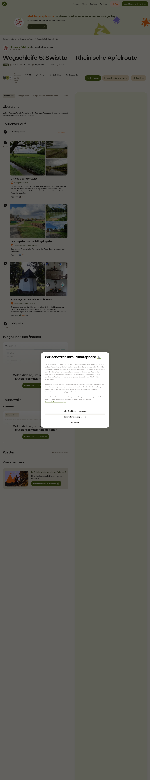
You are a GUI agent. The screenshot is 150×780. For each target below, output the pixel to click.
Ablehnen (75, 422)
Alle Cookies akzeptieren (75, 411)
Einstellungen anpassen (75, 417)
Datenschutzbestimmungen (55, 402)
